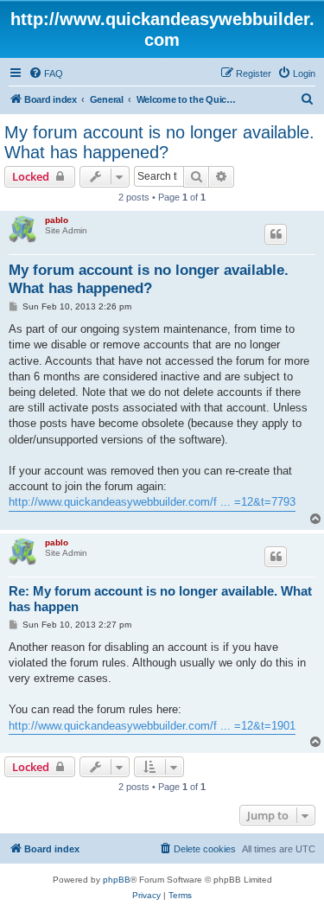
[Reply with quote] (275, 234)
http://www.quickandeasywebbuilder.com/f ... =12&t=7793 (152, 501)
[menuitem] (46, 73)
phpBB (116, 879)
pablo (56, 220)
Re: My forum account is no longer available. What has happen (160, 599)
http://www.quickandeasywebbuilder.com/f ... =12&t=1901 (152, 725)
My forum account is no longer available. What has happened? (159, 142)
